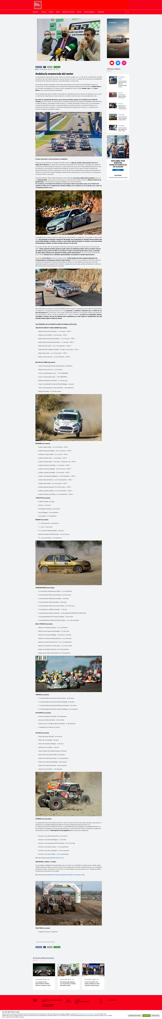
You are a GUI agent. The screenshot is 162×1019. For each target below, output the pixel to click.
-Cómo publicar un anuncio (82, 1001)
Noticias (35, 12)
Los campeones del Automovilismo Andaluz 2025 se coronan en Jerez (43, 983)
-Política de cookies (47, 1006)
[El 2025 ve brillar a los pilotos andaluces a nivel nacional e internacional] (93, 969)
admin (38, 69)
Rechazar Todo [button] (155, 1015)
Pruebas (51, 12)
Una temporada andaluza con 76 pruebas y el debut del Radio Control (68, 983)
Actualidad (121, 77)
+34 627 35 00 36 (112, 1000)
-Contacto (77, 1000)
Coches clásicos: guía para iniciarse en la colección (122, 96)
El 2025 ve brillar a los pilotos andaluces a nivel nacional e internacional (92, 983)
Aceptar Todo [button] (146, 1015)
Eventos (79, 12)
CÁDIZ (120, 79)
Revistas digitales (89, 12)
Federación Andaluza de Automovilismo (45, 942)
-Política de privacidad (48, 1004)
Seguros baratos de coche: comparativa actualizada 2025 (122, 118)
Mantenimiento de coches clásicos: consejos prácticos (122, 107)
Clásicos (43, 12)
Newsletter (101, 12)
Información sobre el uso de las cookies (87, 1014)
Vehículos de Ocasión (68, 12)
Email (50, 67)
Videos (58, 12)
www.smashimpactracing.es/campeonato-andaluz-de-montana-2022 (63, 875)
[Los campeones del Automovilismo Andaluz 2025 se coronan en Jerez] (44, 969)
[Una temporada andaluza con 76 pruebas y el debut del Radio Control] (69, 969)
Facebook (39, 67)
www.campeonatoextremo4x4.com (53, 858)
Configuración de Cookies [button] (134, 1015)
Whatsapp (57, 67)
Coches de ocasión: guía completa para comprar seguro (122, 129)
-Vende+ (77, 1003)
